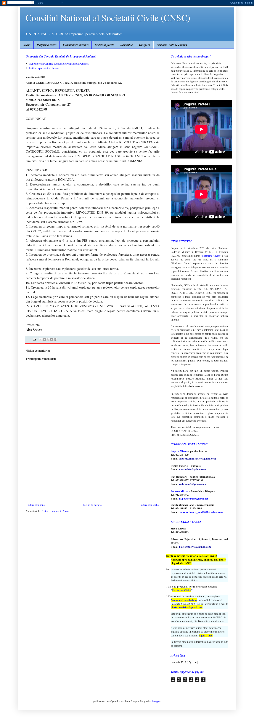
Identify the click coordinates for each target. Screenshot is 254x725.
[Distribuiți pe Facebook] (51, 339)
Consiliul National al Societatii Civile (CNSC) (108, 17)
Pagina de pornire (92, 505)
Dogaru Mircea (179, 451)
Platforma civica (47, 45)
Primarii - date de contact (172, 45)
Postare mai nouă (36, 505)
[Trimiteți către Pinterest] (55, 339)
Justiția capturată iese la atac (44, 68)
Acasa (26, 45)
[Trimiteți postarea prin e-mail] (34, 339)
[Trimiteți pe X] (48, 339)
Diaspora (144, 45)
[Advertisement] (93, 472)
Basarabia (126, 45)
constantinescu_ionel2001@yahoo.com (201, 512)
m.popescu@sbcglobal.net (193, 498)
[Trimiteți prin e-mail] (41, 339)
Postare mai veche (149, 505)
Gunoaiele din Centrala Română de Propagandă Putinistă (59, 63)
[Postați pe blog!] (44, 339)
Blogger (156, 701)
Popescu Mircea (179, 491)
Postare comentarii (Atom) (55, 511)
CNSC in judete (104, 45)
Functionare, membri (76, 45)
